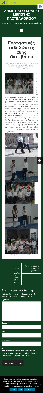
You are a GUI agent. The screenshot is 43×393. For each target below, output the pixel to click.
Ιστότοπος (6, 340)
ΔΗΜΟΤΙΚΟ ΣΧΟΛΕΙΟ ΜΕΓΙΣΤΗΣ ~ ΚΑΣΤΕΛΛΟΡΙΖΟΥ (22, 67)
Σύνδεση (12, 3)
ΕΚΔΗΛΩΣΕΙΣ (26, 255)
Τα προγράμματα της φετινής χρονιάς (32, 268)
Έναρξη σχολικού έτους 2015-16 (16, 275)
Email (4, 331)
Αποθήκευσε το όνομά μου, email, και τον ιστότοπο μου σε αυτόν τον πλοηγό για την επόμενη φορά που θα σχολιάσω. (20, 352)
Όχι (21, 389)
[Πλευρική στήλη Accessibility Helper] (40, 6)
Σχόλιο (5, 300)
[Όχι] (40, 384)
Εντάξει (13, 389)
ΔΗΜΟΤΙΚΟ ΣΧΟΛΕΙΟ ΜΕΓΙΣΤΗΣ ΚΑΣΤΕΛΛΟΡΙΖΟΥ (21, 14)
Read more (29, 389)
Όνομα (5, 323)
